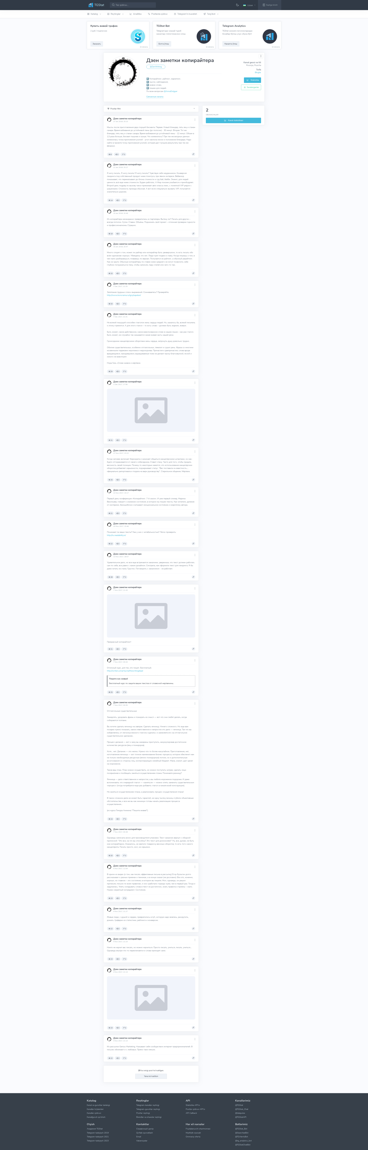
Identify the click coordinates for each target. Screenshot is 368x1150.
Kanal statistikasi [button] (235, 120)
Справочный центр (145, 1128)
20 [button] (112, 855)
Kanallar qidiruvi (94, 1113)
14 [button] (112, 200)
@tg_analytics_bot (243, 1140)
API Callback (191, 1113)
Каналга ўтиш (231, 43)
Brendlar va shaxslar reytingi (148, 1117)
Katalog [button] (94, 14)
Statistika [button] (254, 80)
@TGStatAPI (240, 1117)
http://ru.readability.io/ (116, 535)
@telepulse (240, 1113)
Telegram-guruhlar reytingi (148, 1109)
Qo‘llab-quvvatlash (144, 1132)
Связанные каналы (154, 96)
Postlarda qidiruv (159, 14)
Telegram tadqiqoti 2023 (98, 1140)
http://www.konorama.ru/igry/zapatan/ (124, 295)
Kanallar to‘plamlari (95, 1109)
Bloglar (258, 72)
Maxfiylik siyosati (193, 1132)
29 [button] (112, 371)
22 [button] (112, 544)
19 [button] (112, 234)
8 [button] (111, 154)
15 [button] (112, 273)
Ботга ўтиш (164, 43)
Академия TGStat (95, 1128)
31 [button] (112, 440)
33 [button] (112, 304)
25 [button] (112, 480)
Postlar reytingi (143, 1113)
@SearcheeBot (241, 1132)
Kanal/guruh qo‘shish (96, 1117)
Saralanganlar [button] (252, 87)
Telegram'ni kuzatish (187, 14)
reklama (145, 47)
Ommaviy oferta (193, 1136)
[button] (249, 5)
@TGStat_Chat (241, 1109)
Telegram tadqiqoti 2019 (98, 1132)
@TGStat (239, 1105)
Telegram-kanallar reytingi (147, 1105)
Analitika (137, 14)
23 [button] (112, 898)
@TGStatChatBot (242, 1144)
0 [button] (117, 154)
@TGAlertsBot (241, 1136)
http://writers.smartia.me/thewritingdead (125, 670)
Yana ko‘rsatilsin (151, 1076)
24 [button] (112, 819)
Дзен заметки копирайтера (127, 118)
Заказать (97, 43)
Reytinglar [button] (116, 14)
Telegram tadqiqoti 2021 (98, 1136)
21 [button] (112, 513)
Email (138, 1136)
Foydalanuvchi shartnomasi (198, 1128)
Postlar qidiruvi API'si (195, 1109)
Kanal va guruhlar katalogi (98, 1105)
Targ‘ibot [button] (211, 14)
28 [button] (112, 577)
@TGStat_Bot (241, 1128)
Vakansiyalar (141, 1140)
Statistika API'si (193, 1105)
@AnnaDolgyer (170, 91)
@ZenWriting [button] (156, 66)
